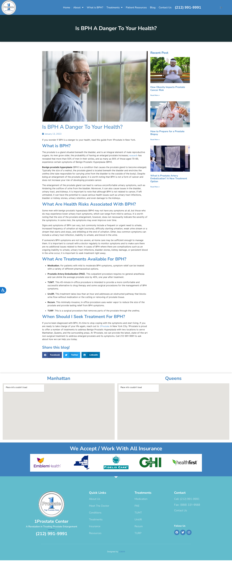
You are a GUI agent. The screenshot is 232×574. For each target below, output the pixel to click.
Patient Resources (136, 7)
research (133, 155)
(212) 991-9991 (188, 7)
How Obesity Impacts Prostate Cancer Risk (167, 88)
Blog (152, 7)
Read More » (155, 95)
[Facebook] (177, 532)
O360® (122, 551)
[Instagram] (189, 532)
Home (66, 7)
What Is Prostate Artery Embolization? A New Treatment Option (168, 178)
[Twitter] (183, 532)
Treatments (113, 7)
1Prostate (104, 326)
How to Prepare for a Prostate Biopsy (167, 133)
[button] (52, 355)
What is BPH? (95, 7)
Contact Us (165, 7)
